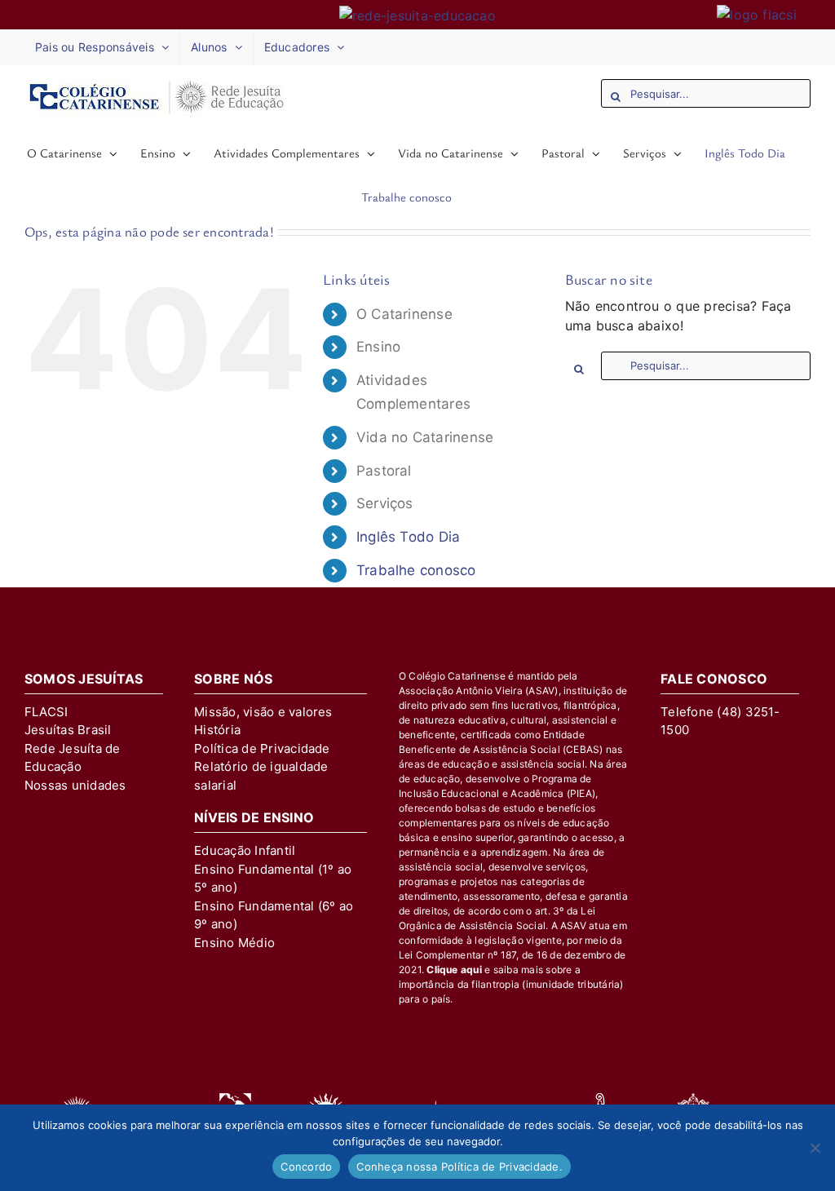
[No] (814, 1148)
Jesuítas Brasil (68, 729)
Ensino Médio (234, 942)
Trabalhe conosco (416, 570)
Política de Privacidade (262, 748)
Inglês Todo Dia (408, 537)
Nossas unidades (75, 785)
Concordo (306, 1166)
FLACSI (46, 711)
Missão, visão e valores (263, 711)
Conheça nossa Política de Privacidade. (459, 1166)
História (217, 729)
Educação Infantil (244, 850)
